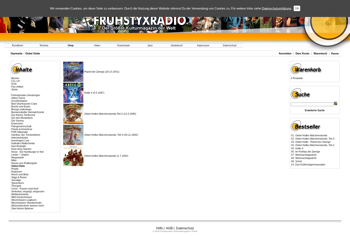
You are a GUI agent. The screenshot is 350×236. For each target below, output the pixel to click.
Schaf (298, 161)
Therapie (16, 185)
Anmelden (285, 53)
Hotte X (299, 148)
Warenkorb (320, 53)
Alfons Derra (18, 98)
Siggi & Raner (19, 177)
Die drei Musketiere (22, 117)
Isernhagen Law (20, 140)
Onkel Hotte (32, 53)
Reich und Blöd (19, 174)
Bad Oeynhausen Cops (24, 103)
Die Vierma (17, 120)
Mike (14, 160)
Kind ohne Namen (21, 149)
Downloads (123, 45)
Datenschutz (230, 45)
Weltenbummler (20, 194)
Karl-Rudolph (18, 146)
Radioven (16, 171)
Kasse (335, 53)
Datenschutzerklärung (276, 8)
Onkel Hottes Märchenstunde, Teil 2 (314, 145)
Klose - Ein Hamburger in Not (27, 151)
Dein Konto (302, 53)
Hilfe (159, 228)
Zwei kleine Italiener (22, 208)
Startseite (16, 53)
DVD (14, 84)
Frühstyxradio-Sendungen (25, 95)
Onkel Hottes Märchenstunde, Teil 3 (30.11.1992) (111, 134)
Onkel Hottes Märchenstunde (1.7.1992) (106, 156)
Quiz (150, 45)
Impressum (203, 45)
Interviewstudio (19, 137)
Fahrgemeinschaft (21, 126)
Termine (43, 45)
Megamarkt (17, 157)
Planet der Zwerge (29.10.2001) (101, 71)
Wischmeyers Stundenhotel (26, 202)
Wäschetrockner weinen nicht (27, 205)
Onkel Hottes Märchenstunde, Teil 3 (314, 138)
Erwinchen (17, 123)
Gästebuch (177, 45)
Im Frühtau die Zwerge (307, 151)
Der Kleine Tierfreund (23, 115)
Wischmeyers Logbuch (23, 200)
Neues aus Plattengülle (24, 163)
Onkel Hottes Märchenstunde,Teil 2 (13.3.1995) (110, 113)
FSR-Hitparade (19, 132)
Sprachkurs (17, 183)
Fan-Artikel (17, 86)
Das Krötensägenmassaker (310, 164)
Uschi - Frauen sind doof (24, 188)
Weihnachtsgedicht (305, 154)
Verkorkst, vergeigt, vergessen (27, 191)
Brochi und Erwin (20, 106)
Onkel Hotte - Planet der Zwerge (313, 142)
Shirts (14, 89)
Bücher (15, 78)
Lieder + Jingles (20, 154)
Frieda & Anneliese (21, 129)
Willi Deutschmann (21, 197)
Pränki (14, 168)
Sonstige (16, 180)
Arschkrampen (19, 100)
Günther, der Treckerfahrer (25, 134)
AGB (169, 228)
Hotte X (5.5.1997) (94, 92)
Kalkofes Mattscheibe (23, 143)
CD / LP (15, 81)
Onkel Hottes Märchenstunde (311, 135)
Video (97, 45)
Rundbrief (17, 45)
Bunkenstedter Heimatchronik (27, 112)
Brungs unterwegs (21, 109)
